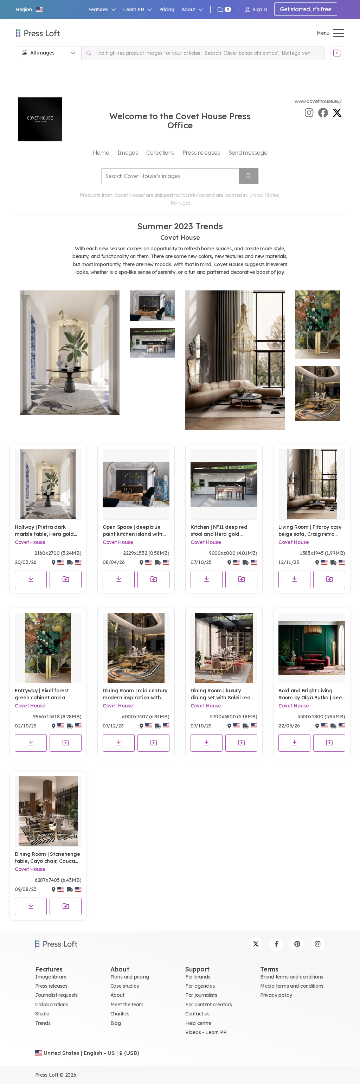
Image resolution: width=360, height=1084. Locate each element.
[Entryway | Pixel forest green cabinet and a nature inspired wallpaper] (48, 648)
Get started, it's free (306, 9)
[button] (29, 9)
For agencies (200, 986)
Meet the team (126, 1004)
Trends (42, 1023)
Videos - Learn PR (205, 1032)
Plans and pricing (129, 977)
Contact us (197, 1014)
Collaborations (51, 1004)
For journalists (201, 995)
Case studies (124, 986)
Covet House (30, 542)
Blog (115, 1023)
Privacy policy (276, 995)
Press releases (51, 986)
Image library (50, 977)
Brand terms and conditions (291, 977)
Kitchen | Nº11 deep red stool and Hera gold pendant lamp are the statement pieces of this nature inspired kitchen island (220, 531)
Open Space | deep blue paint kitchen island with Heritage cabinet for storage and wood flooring (135, 531)
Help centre (198, 1023)
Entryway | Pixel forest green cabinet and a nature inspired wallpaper (46, 694)
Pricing (166, 9)
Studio (42, 1014)
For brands (197, 977)
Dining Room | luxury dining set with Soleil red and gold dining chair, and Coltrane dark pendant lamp (223, 694)
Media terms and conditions (291, 986)
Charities (119, 1014)
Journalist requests (56, 995)
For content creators (208, 1004)
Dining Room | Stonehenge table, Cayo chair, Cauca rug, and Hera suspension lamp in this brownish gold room (47, 858)
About (117, 995)
